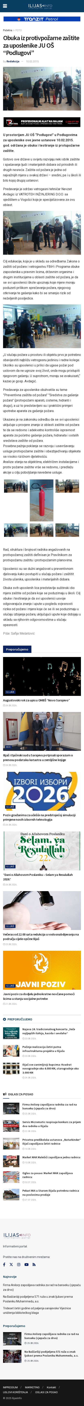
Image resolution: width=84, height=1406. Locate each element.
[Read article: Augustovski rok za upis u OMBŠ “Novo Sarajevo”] (42, 676)
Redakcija (13, 61)
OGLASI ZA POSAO (46, 1392)
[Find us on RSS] (34, 1264)
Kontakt (51, 1387)
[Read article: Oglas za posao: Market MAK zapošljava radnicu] (11, 1177)
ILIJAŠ (10, 692)
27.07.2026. (30, 1200)
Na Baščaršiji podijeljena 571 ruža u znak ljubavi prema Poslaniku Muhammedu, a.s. (51, 1354)
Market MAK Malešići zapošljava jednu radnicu (51, 1157)
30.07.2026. (30, 1182)
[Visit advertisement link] (42, 22)
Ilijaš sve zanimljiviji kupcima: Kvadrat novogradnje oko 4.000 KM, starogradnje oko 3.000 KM (50, 1068)
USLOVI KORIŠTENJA (15, 1392)
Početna (7, 30)
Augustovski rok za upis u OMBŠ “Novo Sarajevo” (36, 700)
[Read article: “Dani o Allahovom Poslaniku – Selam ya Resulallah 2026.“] (42, 850)
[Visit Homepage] (40, 6)
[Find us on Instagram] (18, 1264)
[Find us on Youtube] (26, 1264)
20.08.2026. (30, 1039)
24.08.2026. (11, 705)
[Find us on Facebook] (4, 1264)
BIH (8, 747)
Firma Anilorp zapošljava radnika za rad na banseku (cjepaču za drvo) (49, 1106)
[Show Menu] (5, 6)
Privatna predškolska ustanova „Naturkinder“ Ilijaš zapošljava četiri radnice (51, 1142)
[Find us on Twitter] (11, 1264)
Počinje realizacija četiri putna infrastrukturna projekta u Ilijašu (43, 1049)
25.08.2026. (30, 1114)
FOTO (18, 30)
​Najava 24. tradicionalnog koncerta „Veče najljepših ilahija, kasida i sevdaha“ (48, 1031)
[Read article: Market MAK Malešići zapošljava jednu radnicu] (11, 1161)
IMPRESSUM (10, 1387)
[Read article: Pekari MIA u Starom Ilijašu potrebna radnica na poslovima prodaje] (11, 1194)
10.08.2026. (30, 1149)
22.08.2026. (30, 1131)
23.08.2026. (11, 944)
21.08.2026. (11, 1004)
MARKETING (32, 1387)
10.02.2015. (32, 61)
